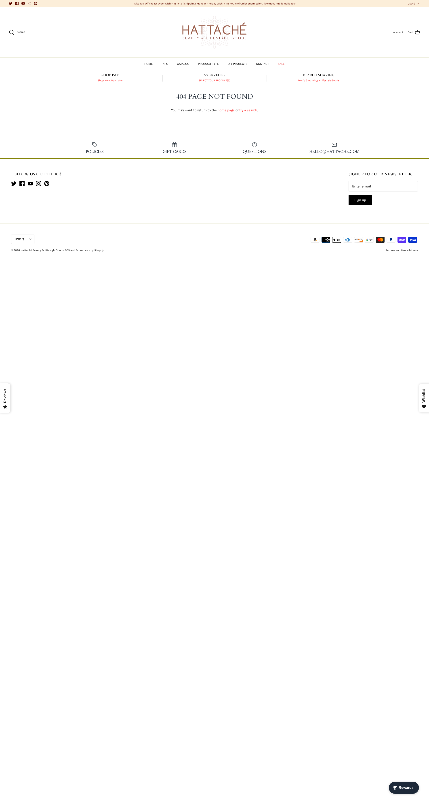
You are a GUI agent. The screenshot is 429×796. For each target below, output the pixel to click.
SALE (281, 64)
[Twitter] (10, 3)
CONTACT (262, 64)
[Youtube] (23, 3)
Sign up (360, 200)
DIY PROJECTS (237, 64)
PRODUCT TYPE (208, 64)
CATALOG (183, 64)
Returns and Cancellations (402, 250)
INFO (165, 64)
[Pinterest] (35, 3)
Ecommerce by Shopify (90, 250)
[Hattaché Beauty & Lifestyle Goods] (214, 32)
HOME (148, 64)
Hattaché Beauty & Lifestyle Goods (42, 250)
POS (67, 250)
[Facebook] (17, 3)
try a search (248, 110)
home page (226, 110)
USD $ (411, 3)
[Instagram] (29, 3)
